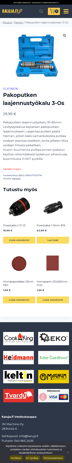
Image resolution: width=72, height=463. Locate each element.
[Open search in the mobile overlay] (41, 11)
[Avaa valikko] (66, 11)
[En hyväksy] (67, 452)
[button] (65, 35)
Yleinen (10, 88)
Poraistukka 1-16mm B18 (51, 225)
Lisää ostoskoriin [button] (19, 240)
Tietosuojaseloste (53, 458)
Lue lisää (53, 240)
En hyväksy (32, 458)
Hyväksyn (16, 458)
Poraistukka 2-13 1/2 (14, 225)
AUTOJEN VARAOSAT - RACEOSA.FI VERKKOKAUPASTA (36, 3)
